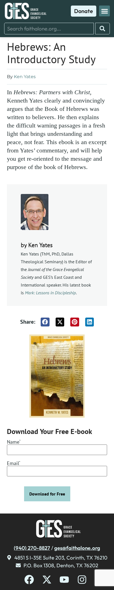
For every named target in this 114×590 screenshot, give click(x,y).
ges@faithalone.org (77, 548)
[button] (104, 11)
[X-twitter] (47, 579)
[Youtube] (64, 579)
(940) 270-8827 (32, 548)
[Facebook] (29, 579)
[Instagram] (82, 579)
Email (13, 463)
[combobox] (49, 28)
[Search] (102, 28)
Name (13, 442)
